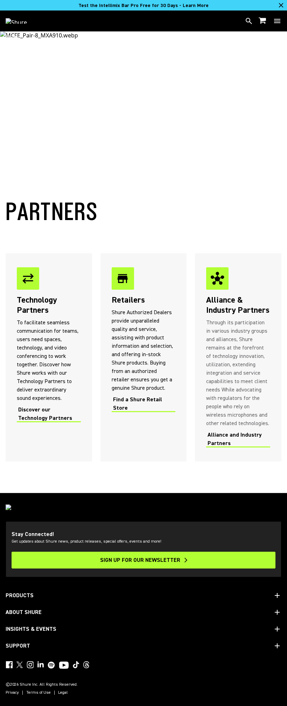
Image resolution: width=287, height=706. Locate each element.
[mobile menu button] (277, 21)
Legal (63, 693)
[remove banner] (281, 5)
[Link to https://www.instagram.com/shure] (30, 664)
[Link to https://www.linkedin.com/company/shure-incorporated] (40, 664)
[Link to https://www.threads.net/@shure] (86, 664)
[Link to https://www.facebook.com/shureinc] (9, 664)
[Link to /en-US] (21, 21)
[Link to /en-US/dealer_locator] (143, 357)
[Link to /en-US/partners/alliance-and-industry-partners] (238, 357)
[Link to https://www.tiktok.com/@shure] (75, 664)
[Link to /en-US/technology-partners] (49, 357)
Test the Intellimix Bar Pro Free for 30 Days (143, 5)
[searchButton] (249, 21)
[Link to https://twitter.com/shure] (19, 664)
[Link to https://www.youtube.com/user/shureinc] (64, 665)
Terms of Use (38, 693)
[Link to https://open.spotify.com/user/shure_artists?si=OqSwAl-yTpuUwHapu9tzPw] (51, 665)
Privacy (12, 693)
